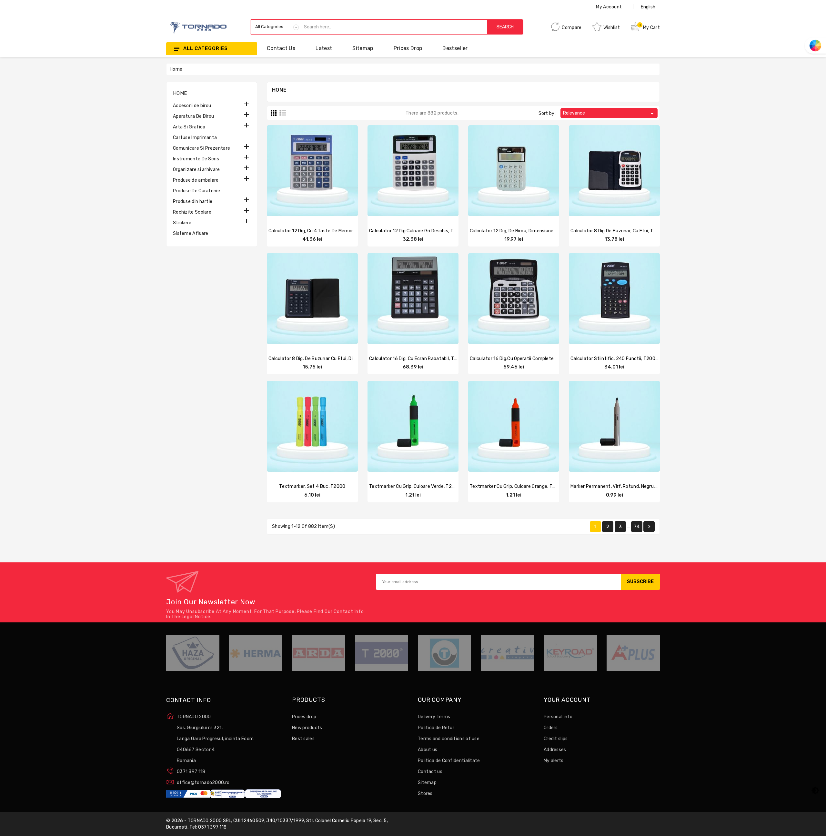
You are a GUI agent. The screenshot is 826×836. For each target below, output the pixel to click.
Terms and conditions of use (448, 738)
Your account (567, 700)
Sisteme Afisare (190, 233)
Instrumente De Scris (196, 159)
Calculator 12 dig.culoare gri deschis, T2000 (417, 231)
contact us (281, 48)
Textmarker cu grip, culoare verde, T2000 (415, 486)
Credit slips (556, 738)
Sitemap (427, 782)
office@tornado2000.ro (203, 782)
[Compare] (306, 170)
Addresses (555, 749)
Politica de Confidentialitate (449, 760)
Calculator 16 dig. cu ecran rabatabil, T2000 (417, 358)
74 (637, 526)
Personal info (558, 717)
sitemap (362, 48)
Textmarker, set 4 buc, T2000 (312, 486)
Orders (551, 727)
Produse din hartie (192, 201)
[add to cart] (494, 170)
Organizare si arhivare (196, 169)
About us (427, 749)
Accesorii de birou (192, 105)
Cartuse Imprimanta (195, 137)
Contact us (430, 771)
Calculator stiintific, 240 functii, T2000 (614, 358)
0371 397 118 (191, 771)
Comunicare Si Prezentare (201, 148)
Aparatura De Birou (193, 116)
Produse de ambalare (196, 180)
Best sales (303, 738)
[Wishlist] (331, 170)
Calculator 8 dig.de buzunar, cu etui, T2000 (617, 231)
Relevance (609, 113)
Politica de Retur (436, 727)
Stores (425, 793)
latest (324, 48)
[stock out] (293, 170)
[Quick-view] (319, 170)
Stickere (182, 223)
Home (180, 93)
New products (307, 727)
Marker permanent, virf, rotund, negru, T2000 (620, 486)
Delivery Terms (434, 717)
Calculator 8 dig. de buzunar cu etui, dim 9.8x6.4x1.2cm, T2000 (338, 358)
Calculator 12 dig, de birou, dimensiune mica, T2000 (525, 231)
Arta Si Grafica (189, 127)
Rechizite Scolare (192, 212)
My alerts (554, 760)
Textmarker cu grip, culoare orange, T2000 (517, 486)
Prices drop (408, 48)
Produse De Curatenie (196, 191)
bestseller (455, 48)
